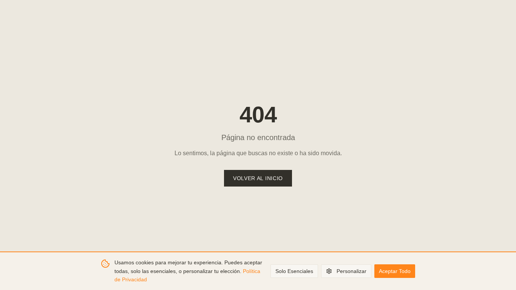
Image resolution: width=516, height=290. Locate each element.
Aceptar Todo (395, 271)
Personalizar (351, 271)
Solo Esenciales (294, 271)
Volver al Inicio (258, 178)
